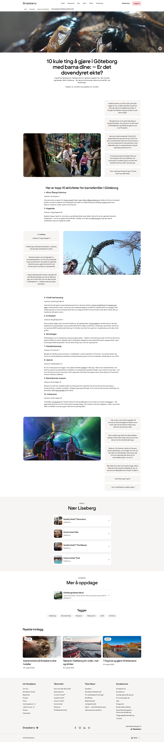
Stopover (57, 707)
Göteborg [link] (52, 616)
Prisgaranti (120, 704)
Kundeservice (121, 689)
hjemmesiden (60, 390)
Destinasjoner (59, 692)
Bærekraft (26, 695)
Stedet (84, 368)
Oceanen (109, 402)
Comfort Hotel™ (59, 695)
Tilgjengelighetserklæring (125, 715)
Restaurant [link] (91, 616)
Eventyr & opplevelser (43, 9)
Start (25, 9)
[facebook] (75, 728)
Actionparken (94, 323)
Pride (24, 701)
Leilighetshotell (90, 704)
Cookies (119, 718)
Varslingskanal (28, 704)
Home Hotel (58, 704)
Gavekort (88, 689)
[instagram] (80, 728)
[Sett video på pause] (160, 48)
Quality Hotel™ (59, 698)
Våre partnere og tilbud (93, 710)
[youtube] (89, 728)
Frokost (25, 698)
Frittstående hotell (60, 710)
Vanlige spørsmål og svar (125, 695)
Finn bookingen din (123, 698)
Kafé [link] (102, 616)
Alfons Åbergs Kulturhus (91, 200)
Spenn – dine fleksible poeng (95, 707)
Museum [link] (79, 616)
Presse (25, 710)
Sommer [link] (112, 616)
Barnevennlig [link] (66, 616)
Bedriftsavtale (90, 701)
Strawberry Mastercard (93, 692)
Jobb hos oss (27, 707)
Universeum (56, 402)
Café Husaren (96, 218)
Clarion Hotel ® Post (70, 200)
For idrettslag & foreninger (94, 695)
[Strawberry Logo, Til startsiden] (30, 3)
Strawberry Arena (29, 692)
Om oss (25, 689)
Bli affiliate (88, 698)
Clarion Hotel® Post (98, 305)
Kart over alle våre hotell (62, 689)
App (117, 701)
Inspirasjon (32, 9)
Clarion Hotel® (59, 701)
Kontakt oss (120, 692)
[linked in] (84, 728)
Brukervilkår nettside (123, 707)
